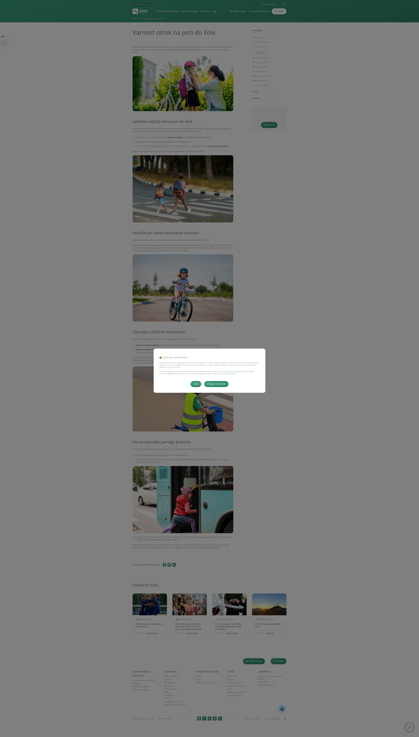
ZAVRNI (196, 384)
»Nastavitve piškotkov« (227, 374)
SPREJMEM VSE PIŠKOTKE (216, 384)
